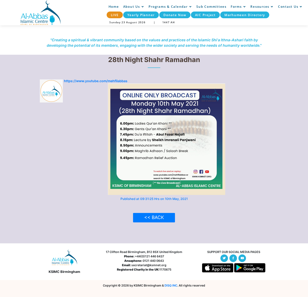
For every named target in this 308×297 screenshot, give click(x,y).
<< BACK (154, 217)
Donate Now (174, 15)
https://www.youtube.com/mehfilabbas (95, 81)
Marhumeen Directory (244, 15)
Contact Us (288, 6)
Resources (259, 6)
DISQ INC (170, 285)
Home (114, 6)
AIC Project (205, 15)
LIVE (115, 15)
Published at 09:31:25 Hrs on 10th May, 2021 (154, 199)
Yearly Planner (141, 15)
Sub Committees (211, 6)
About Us (131, 6)
